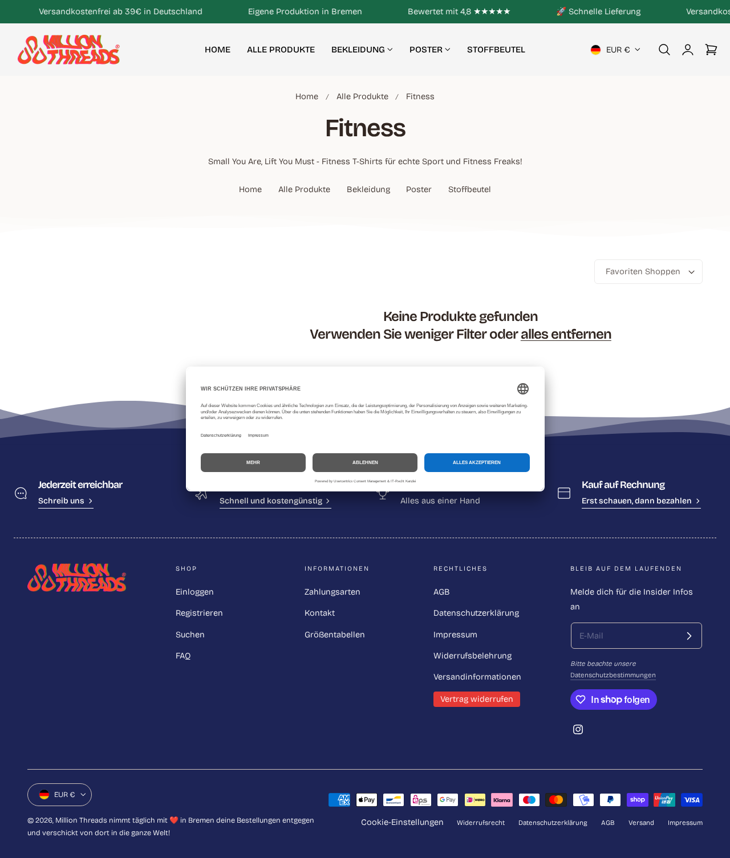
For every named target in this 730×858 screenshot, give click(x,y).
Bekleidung (368, 189)
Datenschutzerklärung (476, 613)
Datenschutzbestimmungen (613, 675)
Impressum (455, 634)
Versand (641, 823)
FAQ (183, 655)
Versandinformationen (477, 677)
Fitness (420, 96)
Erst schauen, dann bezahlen (637, 501)
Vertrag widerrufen (476, 699)
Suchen (190, 634)
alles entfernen (566, 334)
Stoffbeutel (469, 189)
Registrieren (199, 613)
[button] (664, 49)
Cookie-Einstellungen (402, 822)
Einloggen (195, 592)
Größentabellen (335, 634)
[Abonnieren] (689, 635)
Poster (419, 189)
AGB (441, 592)
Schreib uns (61, 501)
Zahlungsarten (332, 592)
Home (306, 96)
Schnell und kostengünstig (271, 501)
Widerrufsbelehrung (472, 655)
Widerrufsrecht (481, 823)
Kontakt (320, 613)
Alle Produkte (362, 96)
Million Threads (81, 820)
